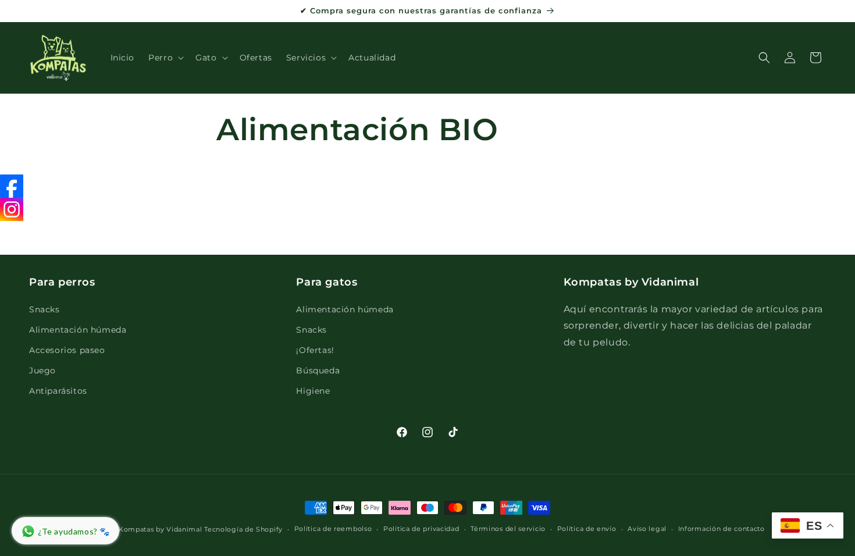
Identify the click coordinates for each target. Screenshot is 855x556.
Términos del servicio (508, 529)
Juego (42, 370)
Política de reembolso (333, 529)
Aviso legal (647, 529)
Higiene (313, 391)
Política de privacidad (421, 529)
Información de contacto (721, 529)
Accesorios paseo (67, 350)
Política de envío (587, 529)
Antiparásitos (58, 391)
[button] (164, 57)
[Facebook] (11, 186)
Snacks (44, 309)
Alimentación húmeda (77, 330)
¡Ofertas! (315, 350)
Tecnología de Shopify (243, 529)
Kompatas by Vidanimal (160, 529)
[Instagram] (11, 209)
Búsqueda (318, 370)
